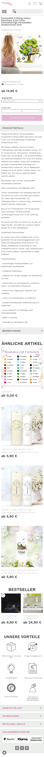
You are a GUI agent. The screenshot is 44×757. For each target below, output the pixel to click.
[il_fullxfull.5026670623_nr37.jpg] (22, 53)
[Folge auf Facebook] (22, 748)
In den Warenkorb (22, 117)
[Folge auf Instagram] (17, 748)
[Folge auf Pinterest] (27, 748)
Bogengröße (7, 98)
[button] (39, 22)
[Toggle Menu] (4, 11)
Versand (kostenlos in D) (11, 81)
